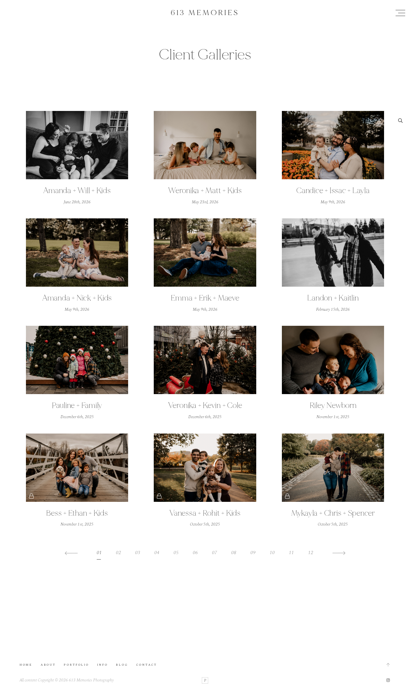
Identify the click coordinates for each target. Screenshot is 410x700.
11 (291, 552)
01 (99, 552)
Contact (146, 664)
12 (310, 552)
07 (214, 552)
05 (176, 552)
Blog (122, 664)
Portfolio (76, 664)
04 (157, 552)
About (48, 664)
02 (118, 552)
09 (253, 552)
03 (137, 552)
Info (102, 664)
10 (272, 552)
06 (195, 552)
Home (26, 664)
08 (233, 552)
